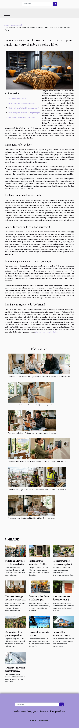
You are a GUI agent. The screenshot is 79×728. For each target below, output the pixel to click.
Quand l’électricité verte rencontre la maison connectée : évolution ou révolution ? (39, 461)
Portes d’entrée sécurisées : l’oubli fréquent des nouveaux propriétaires (39, 565)
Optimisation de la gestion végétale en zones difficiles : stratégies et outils (14, 636)
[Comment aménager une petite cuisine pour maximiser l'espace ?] (15, 587)
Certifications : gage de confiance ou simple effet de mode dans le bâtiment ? (37, 489)
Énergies (54, 711)
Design (30, 711)
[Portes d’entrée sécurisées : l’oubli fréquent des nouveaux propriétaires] (39, 551)
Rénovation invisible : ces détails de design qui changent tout (31, 404)
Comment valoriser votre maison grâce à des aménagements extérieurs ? (62, 565)
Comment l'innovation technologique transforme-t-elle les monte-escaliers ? (15, 672)
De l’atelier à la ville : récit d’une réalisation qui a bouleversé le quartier (15, 565)
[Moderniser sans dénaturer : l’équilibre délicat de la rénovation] (31, 505)
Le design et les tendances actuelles (21, 103)
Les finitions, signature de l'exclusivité (22, 118)
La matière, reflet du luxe (17, 98)
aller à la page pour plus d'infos (46, 332)
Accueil (6, 25)
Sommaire (13, 93)
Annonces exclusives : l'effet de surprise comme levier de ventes (32, 433)
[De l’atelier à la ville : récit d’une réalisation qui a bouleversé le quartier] (15, 551)
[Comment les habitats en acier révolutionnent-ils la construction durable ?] (39, 622)
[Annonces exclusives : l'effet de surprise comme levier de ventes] (32, 420)
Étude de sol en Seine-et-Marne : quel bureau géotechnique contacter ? (39, 601)
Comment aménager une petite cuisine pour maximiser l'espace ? (15, 599)
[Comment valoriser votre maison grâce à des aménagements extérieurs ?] (63, 551)
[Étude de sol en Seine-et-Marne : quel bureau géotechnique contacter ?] (39, 587)
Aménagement (16, 25)
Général (62, 711)
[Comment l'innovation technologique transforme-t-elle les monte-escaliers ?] (15, 658)
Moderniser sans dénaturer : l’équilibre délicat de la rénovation (31, 518)
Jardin (36, 711)
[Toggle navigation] (7, 13)
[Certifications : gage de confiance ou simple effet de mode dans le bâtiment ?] (37, 477)
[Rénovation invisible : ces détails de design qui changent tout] (31, 392)
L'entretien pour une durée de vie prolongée (24, 113)
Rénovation (45, 711)
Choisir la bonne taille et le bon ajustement (23, 108)
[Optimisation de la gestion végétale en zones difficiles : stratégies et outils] (15, 622)
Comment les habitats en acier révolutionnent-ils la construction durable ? (39, 636)
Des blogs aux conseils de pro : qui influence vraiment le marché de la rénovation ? (39, 376)
